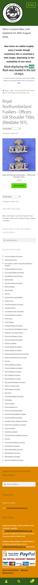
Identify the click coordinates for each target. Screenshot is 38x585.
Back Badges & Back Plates (13, 276)
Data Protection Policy (10, 570)
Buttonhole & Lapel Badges (14, 297)
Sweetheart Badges (11, 432)
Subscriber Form (18, 80)
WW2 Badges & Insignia (12, 456)
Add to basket (19, 186)
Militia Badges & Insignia (13, 372)
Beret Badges (9, 280)
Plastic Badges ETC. (11, 407)
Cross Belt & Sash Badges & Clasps (16, 329)
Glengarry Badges (10, 343)
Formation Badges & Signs (13, 336)
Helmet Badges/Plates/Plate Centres (17, 354)
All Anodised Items (11, 260)
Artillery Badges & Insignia (13, 269)
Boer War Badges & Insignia (14, 283)
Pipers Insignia (10, 403)
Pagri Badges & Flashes (12, 389)
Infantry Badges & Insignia (13, 368)
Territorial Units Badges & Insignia (16, 435)
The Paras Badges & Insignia (14, 396)
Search (19, 581)
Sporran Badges (10, 428)
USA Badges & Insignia (12, 446)
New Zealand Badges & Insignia (15, 382)
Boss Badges (9, 290)
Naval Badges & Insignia (13, 379)
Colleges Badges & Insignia (14, 326)
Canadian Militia (10, 308)
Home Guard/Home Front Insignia (16, 357)
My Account (6, 581)
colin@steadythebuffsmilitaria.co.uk (16, 508)
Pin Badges (8, 400)
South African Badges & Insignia (15, 425)
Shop (11, 90)
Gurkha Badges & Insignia (13, 350)
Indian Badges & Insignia (13, 365)
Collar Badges (9, 322)
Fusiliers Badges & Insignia (14, 340)
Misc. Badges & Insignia (12, 375)
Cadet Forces (9, 301)
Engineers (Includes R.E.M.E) (14, 333)
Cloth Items (8, 318)
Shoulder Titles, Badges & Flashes (16, 421)
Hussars (7, 361)
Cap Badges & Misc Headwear (14, 311)
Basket (29, 579)
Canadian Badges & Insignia (14, 304)
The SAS (7, 439)
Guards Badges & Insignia (13, 347)
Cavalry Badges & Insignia (13, 315)
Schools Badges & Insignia (13, 418)
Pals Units (8, 393)
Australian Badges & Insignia (14, 272)
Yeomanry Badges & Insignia (14, 460)
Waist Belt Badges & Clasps (14, 449)
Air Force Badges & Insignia (14, 256)
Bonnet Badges (10, 287)
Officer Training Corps (12, 386)
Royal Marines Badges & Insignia (15, 414)
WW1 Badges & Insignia (12, 453)
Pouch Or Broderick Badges (13, 410)
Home (7, 90)
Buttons (7, 294)
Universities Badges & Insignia (15, 442)
